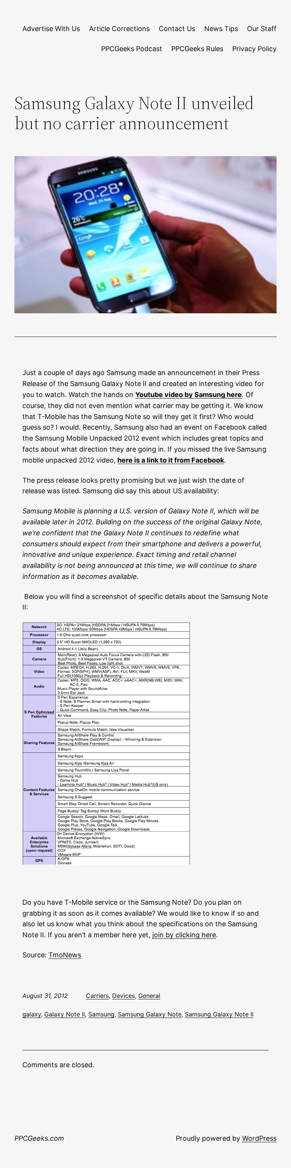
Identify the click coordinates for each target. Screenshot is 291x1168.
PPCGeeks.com (39, 1138)
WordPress (259, 1138)
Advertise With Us (51, 29)
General (149, 995)
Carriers (97, 995)
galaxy (31, 1014)
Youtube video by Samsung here (188, 395)
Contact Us (177, 29)
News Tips (221, 29)
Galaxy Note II (64, 1014)
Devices (123, 995)
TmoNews (64, 955)
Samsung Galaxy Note (149, 1014)
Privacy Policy (254, 49)
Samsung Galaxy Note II (219, 1014)
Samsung (101, 1014)
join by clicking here (184, 935)
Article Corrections (119, 29)
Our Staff (262, 29)
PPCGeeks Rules (197, 49)
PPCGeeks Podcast (131, 49)
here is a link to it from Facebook (170, 460)
